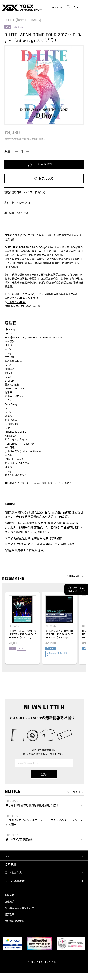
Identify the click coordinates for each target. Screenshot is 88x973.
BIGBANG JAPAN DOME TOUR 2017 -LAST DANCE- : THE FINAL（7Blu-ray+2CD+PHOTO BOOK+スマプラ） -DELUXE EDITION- (59, 637)
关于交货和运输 (15, 881)
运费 (6, 139)
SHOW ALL (74, 576)
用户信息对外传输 (14, 921)
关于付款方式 (13, 873)
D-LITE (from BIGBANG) (22, 20)
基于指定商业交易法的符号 (19, 908)
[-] (16, 151)
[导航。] (83, 7)
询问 (7, 856)
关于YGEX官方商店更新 (19, 839)
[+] (28, 151)
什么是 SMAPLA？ (16, 302)
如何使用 (10, 864)
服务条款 (40, 754)
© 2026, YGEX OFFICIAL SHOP (43, 962)
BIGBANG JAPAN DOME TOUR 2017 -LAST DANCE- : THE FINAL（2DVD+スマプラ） (22, 636)
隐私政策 (28, 754)
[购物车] (76, 7)
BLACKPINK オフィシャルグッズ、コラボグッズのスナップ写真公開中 (41, 822)
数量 (7, 151)
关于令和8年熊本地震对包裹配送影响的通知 (32, 805)
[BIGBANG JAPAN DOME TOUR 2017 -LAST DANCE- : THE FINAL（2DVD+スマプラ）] (22, 609)
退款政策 (9, 914)
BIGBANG (14, 626)
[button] (81, 629)
